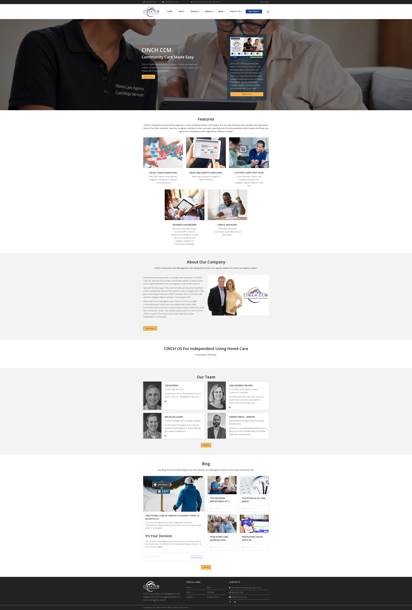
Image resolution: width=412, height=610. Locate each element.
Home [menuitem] (169, 11)
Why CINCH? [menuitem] (254, 11)
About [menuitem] (181, 11)
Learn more (150, 328)
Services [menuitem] (208, 11)
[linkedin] (235, 602)
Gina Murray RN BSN (241, 385)
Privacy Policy (184, 607)
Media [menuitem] (220, 11)
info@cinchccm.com (172, 2)
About (188, 592)
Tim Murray (171, 385)
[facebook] (230, 602)
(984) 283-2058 (151, 2)
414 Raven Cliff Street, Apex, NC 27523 (206, 2)
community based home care (156, 304)
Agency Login (264, 2)
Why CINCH (148, 77)
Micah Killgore (174, 416)
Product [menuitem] (195, 11)
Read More (196, 557)
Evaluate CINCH (213, 597)
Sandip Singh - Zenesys (242, 416)
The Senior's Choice (176, 291)
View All (206, 445)
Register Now (247, 94)
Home (188, 587)
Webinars (210, 592)
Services (189, 597)
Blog (209, 587)
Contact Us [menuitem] (234, 11)
